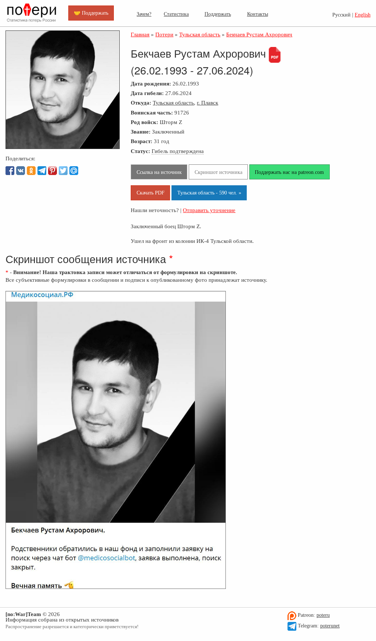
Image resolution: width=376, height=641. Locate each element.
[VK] (20, 170)
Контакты (257, 14)
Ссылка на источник (159, 172)
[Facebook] (10, 170)
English (362, 15)
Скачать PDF (150, 193)
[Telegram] (41, 170)
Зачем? (144, 14)
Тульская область (173, 102)
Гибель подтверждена (178, 151)
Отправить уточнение (209, 210)
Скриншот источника (218, 172)
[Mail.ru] (73, 170)
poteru (323, 615)
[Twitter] (63, 170)
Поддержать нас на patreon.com (289, 172)
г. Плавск (207, 102)
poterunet (330, 626)
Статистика (176, 14)
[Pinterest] (52, 170)
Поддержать (218, 14)
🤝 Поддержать (91, 13)
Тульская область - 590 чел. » (209, 193)
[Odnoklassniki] (31, 170)
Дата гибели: (147, 93)
